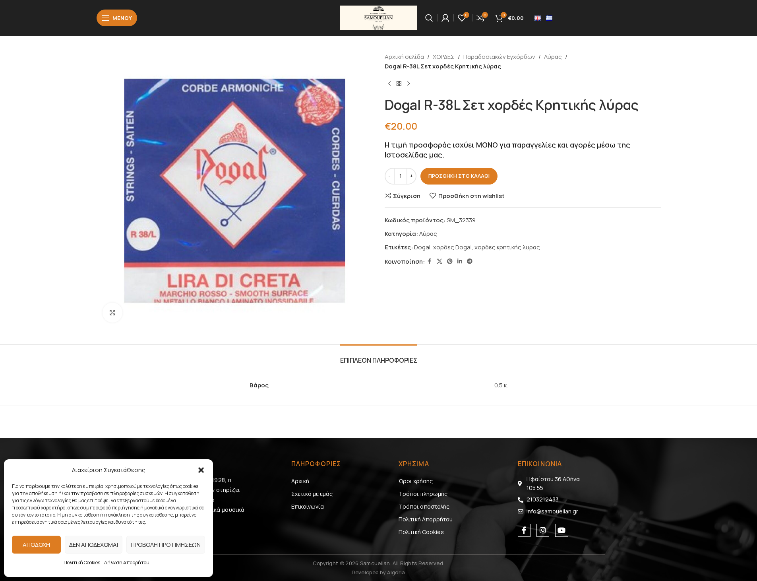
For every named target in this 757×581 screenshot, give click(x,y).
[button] (201, 470)
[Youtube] (561, 530)
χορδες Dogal (452, 247)
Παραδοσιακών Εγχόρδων (499, 56)
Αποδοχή (36, 544)
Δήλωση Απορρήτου (126, 562)
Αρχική (300, 481)
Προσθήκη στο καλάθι (459, 175)
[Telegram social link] (470, 261)
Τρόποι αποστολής (424, 506)
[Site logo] (378, 17)
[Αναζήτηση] (429, 18)
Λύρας (553, 56)
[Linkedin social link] (460, 261)
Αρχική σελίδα (404, 56)
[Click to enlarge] (112, 313)
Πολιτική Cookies (82, 562)
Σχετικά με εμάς (312, 493)
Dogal (422, 247)
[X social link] (439, 261)
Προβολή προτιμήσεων (166, 544)
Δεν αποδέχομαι (93, 544)
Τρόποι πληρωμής (423, 493)
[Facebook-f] (524, 530)
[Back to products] (399, 84)
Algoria (396, 572)
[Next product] (408, 84)
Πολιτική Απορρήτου (426, 519)
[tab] (378, 356)
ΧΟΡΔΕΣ (444, 56)
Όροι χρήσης (416, 481)
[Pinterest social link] (450, 261)
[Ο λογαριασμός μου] (445, 18)
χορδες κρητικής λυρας (507, 247)
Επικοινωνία (307, 506)
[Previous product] (389, 84)
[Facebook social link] (429, 261)
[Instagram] (542, 530)
